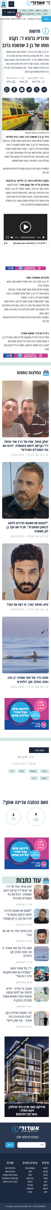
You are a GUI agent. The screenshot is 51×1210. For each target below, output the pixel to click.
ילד (12, 771)
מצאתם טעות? (39, 750)
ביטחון (45, 10)
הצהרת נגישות (10, 1171)
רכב (34, 778)
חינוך (45, 14)
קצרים (30, 1192)
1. (30, 243)
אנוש (44, 771)
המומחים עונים (30, 1168)
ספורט (45, 1178)
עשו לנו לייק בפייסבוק (10, 1181)
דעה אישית (30, 1178)
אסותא (33, 771)
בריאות (38, 10)
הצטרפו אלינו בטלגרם (10, 1175)
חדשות (45, 1168)
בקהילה (45, 1171)
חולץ (22, 771)
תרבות (45, 1175)
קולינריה (30, 1185)
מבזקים (46, 19)
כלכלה (24, 10)
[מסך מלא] (7, 237)
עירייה (38, 14)
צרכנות (30, 1181)
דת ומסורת (23, 14)
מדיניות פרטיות (10, 1168)
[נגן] (43, 237)
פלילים (31, 10)
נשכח (44, 778)
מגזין (45, 1181)
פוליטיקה (31, 14)
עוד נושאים (11, 12)
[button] (25, 227)
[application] (25, 227)
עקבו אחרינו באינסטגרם (10, 1178)
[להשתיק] (11, 237)
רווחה (30, 1175)
